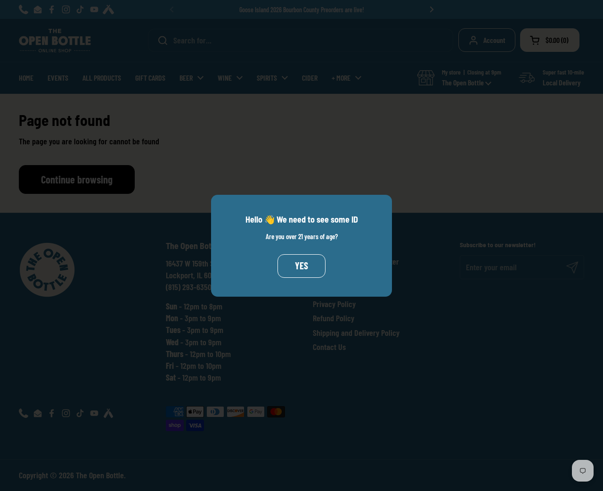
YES (301, 265)
